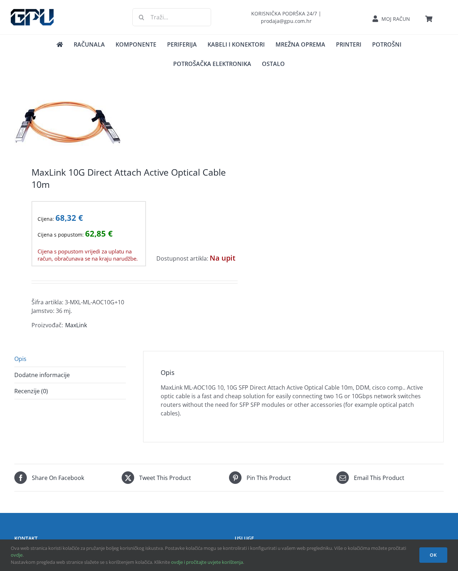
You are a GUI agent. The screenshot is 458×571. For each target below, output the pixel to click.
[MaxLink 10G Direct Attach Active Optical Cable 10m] (117, 124)
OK (433, 555)
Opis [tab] (20, 359)
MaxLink (76, 325)
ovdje (17, 555)
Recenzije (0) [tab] (31, 391)
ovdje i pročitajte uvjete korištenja (207, 562)
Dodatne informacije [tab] (42, 375)
